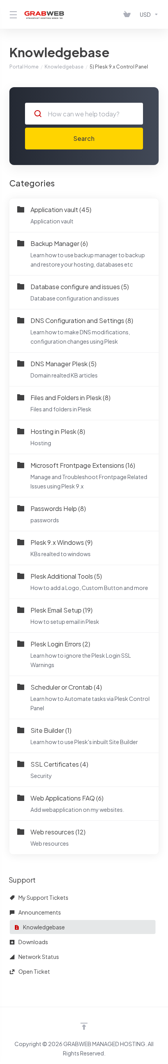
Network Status (38, 956)
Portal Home (24, 67)
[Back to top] (84, 1026)
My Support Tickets (43, 897)
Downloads (33, 941)
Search (84, 138)
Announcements (39, 912)
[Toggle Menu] (12, 14)
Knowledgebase (64, 67)
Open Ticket (34, 971)
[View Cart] (128, 14)
